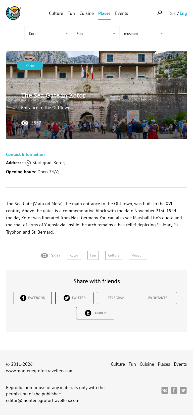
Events (121, 13)
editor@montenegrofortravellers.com (42, 400)
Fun (71, 13)
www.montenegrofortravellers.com (40, 371)
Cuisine (86, 13)
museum (137, 255)
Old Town (123, 203)
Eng (183, 13)
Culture (56, 13)
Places (104, 13)
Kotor (30, 65)
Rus (172, 13)
